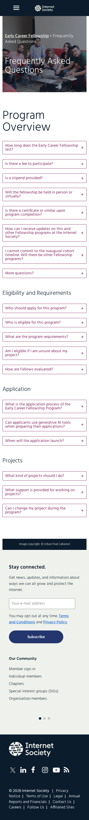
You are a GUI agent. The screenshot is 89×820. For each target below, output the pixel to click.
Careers (15, 807)
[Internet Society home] (44, 8)
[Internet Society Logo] (31, 749)
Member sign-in (22, 669)
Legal (58, 796)
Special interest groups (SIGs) (33, 691)
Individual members (25, 676)
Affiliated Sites (62, 807)
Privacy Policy (55, 622)
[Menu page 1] (40, 718)
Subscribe (36, 637)
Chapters (16, 684)
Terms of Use (37, 796)
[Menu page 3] (49, 718)
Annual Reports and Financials (44, 799)
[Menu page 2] (44, 718)
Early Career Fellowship (27, 36)
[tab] (44, 147)
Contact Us (62, 802)
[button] (44, 147)
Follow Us (35, 807)
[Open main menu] (16, 7)
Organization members (28, 699)
